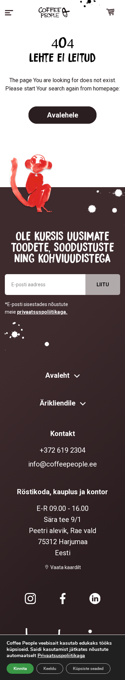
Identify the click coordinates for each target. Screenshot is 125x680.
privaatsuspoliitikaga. (42, 312)
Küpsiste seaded (88, 668)
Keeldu (49, 668)
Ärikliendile (58, 403)
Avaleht (58, 375)
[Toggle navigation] (9, 13)
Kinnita (20, 668)
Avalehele (62, 115)
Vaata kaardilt (65, 567)
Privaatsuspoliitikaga (61, 655)
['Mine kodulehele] (54, 13)
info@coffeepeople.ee (62, 464)
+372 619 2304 (62, 450)
